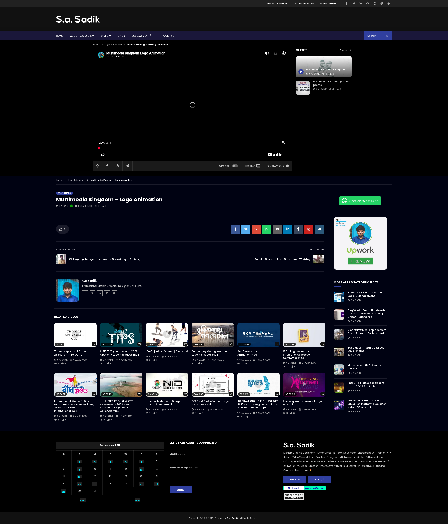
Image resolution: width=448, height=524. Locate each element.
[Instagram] (374, 3)
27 (141, 484)
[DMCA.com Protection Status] (338, 497)
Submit (181, 489)
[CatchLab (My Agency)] (381, 3)
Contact (169, 36)
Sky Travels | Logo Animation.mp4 (248, 353)
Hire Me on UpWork (277, 3)
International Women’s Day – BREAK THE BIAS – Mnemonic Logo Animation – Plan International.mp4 (75, 406)
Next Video (317, 249)
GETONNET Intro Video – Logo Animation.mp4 (210, 402)
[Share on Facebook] (235, 229)
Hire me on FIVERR (329, 3)
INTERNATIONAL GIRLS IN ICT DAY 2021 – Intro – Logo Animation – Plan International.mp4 (257, 404)
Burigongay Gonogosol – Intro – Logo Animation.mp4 (212, 353)
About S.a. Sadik (81, 36)
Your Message (184, 467)
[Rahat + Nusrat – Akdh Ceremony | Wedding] (318, 259)
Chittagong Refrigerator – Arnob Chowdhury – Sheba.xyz (105, 259)
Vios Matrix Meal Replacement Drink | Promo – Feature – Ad (367, 331)
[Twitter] (353, 3)
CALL (318, 479)
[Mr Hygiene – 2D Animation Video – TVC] (339, 369)
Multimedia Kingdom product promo (332, 83)
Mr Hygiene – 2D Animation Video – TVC (365, 367)
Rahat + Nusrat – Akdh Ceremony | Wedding (282, 259)
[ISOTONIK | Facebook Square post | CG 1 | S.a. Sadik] (339, 387)
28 (156, 484)
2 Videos (345, 50)
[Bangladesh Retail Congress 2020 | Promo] (339, 352)
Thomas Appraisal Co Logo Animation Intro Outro (71, 353)
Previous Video (65, 249)
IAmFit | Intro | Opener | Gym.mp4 (167, 351)
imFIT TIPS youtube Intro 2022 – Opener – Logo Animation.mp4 (120, 353)
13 (141, 469)
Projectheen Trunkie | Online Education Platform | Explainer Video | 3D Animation (367, 404)
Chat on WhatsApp (303, 3)
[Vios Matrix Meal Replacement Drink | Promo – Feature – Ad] (339, 334)
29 (63, 491)
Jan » (137, 500)
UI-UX (121, 36)
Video (104, 36)
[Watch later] (388, 3)
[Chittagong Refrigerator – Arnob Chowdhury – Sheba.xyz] (61, 259)
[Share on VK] (319, 229)
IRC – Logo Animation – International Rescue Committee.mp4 (298, 355)
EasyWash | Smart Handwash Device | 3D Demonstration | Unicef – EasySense (366, 313)
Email (178, 454)
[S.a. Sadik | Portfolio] (78, 19)
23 (79, 484)
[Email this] (277, 229)
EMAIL (294, 479)
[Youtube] (367, 3)
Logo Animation (113, 44)
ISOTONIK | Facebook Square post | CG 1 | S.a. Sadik (366, 384)
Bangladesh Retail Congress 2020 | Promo (366, 349)
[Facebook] (346, 3)
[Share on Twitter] (245, 229)
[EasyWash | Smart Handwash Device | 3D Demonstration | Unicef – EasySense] (339, 314)
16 (79, 476)
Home (59, 36)
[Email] (114, 293)
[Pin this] (308, 229)
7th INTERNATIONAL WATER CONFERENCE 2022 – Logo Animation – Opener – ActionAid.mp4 (117, 406)
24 (94, 484)
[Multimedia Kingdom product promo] (303, 88)
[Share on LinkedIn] (288, 229)
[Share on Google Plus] (256, 229)
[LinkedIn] (360, 3)
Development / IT (143, 36)
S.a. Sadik (321, 89)
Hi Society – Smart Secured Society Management (365, 294)
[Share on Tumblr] (298, 229)
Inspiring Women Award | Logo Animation (302, 402)
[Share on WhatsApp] (266, 229)
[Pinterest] (107, 293)
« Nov (82, 500)
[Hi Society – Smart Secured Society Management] (339, 297)
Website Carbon (314, 488)
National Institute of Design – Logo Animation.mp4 (164, 402)
